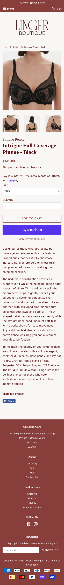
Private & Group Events (32, 438)
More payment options (32, 239)
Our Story (32, 463)
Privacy (32, 502)
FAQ (32, 468)
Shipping (8, 167)
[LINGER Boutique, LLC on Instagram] (36, 524)
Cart (58, 8)
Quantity (8, 199)
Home (5, 47)
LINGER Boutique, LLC (37, 560)
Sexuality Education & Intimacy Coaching (32, 433)
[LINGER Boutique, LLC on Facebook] (28, 524)
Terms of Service (32, 507)
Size (5, 185)
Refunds (32, 498)
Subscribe (50, 550)
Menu (10, 8)
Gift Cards (32, 442)
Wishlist (32, 447)
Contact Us (32, 477)
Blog (32, 472)
